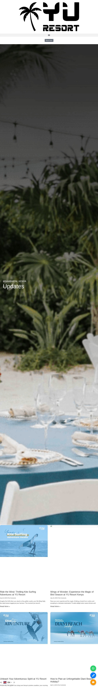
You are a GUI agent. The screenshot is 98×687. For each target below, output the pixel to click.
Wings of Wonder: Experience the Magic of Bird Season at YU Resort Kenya (72, 593)
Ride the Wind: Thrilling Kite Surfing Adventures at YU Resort (18, 593)
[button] (49, 35)
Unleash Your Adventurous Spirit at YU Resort (23, 678)
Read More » (5, 606)
